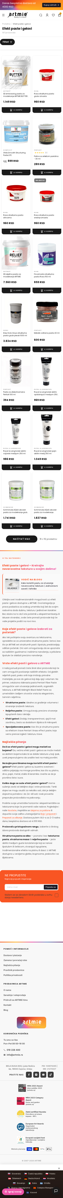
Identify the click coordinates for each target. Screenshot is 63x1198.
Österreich (14, 1178)
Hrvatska (49, 1178)
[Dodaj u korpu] (16, 110)
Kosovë (31, 1192)
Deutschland (32, 1178)
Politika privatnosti (13, 975)
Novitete (12, 810)
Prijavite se (51, 887)
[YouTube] (43, 1075)
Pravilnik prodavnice (14, 970)
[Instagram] (36, 1075)
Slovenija (19, 1183)
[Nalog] (47, 15)
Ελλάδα (45, 1183)
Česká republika (33, 1173)
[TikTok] (51, 1075)
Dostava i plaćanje (13, 955)
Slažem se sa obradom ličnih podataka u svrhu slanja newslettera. (28, 896)
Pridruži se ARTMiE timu (16, 1000)
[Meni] (3, 15)
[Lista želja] (53, 15)
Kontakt (7, 1005)
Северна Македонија (44, 1187)
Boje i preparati (48, 813)
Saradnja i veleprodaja (15, 995)
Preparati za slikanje (12, 817)
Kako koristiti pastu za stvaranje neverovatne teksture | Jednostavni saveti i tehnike (39, 586)
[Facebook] (29, 1075)
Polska (50, 1173)
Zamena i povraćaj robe (15, 960)
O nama (7, 990)
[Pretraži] (41, 15)
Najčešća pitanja (12, 965)
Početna (6, 23)
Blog (6, 1010)
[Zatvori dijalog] (59, 1168)
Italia (32, 1183)
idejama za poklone (40, 810)
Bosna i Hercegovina (18, 1187)
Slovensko (14, 1173)
